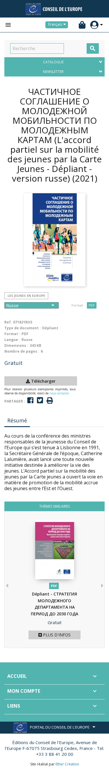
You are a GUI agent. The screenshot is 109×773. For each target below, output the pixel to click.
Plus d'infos (56, 635)
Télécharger (43, 381)
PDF (92, 305)
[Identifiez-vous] (94, 25)
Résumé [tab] (17, 420)
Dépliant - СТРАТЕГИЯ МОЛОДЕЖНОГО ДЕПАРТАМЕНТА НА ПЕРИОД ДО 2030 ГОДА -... (54, 607)
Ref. (8, 322)
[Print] (50, 400)
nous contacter (59, 393)
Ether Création (67, 764)
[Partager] (30, 400)
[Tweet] (40, 400)
